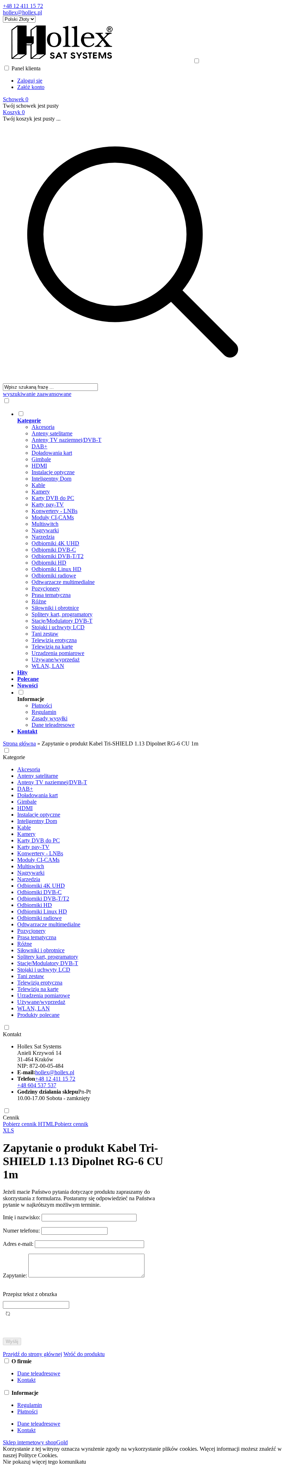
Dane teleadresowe (53, 725)
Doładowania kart (52, 453)
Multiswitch (45, 524)
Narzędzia (43, 537)
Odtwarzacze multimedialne (63, 582)
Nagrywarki (45, 530)
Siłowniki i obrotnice (55, 608)
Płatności (42, 705)
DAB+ (39, 446)
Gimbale (41, 459)
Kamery (41, 491)
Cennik (11, 1117)
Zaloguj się (29, 81)
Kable (38, 485)
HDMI (39, 466)
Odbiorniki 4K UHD (55, 543)
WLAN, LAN (48, 666)
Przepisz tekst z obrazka (30, 1294)
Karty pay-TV (48, 504)
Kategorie (14, 757)
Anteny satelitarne (52, 433)
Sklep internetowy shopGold (35, 1442)
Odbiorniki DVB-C (54, 550)
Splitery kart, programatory (62, 614)
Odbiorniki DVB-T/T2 (58, 556)
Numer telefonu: (22, 1231)
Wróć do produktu (84, 1354)
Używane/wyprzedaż (56, 659)
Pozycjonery (46, 588)
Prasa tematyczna (51, 595)
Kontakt (12, 1034)
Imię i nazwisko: (22, 1217)
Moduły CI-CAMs (53, 517)
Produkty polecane (38, 1015)
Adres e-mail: (19, 1244)
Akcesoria (43, 427)
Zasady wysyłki (49, 718)
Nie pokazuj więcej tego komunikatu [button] (44, 1462)
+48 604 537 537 (36, 1085)
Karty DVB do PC (53, 498)
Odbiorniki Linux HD (56, 569)
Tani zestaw (45, 634)
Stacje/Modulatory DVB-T (62, 621)
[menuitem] (139, 539)
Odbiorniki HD (49, 563)
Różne (39, 601)
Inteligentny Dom (51, 479)
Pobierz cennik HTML (28, 1124)
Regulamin (44, 712)
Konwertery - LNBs (54, 511)
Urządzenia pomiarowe (58, 653)
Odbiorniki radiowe (54, 575)
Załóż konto (30, 87)
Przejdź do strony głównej (32, 1354)
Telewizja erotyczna (54, 640)
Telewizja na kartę (52, 647)
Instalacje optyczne (53, 472)
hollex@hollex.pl (22, 12)
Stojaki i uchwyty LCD (58, 627)
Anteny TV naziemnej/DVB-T (66, 440)
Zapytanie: (15, 1275)
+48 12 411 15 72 (23, 6)
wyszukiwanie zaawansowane (37, 394)
